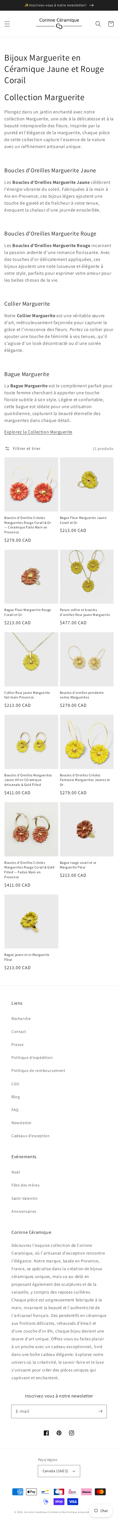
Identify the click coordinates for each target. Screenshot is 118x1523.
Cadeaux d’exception (30, 1135)
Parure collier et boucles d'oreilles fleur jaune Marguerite (85, 612)
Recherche (21, 1018)
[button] (7, 24)
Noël (15, 1172)
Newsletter (21, 1122)
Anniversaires (23, 1211)
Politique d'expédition (32, 1057)
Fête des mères (25, 1185)
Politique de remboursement (38, 1070)
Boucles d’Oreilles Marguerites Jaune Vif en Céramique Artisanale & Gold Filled (28, 780)
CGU (15, 1083)
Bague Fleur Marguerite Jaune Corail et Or (83, 520)
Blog (15, 1096)
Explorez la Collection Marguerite (38, 432)
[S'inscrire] (100, 1411)
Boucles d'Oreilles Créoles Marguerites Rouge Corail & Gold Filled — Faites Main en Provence (29, 869)
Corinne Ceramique (36, 1511)
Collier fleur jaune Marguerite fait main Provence (27, 695)
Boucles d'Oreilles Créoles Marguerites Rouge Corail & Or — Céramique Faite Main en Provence (27, 524)
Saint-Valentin (24, 1198)
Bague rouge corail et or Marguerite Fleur (78, 865)
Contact (18, 1031)
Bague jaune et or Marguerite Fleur (27, 957)
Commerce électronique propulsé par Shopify (75, 1511)
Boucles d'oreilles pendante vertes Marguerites (82, 695)
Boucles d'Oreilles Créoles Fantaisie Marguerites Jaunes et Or (85, 780)
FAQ (15, 1109)
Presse (17, 1044)
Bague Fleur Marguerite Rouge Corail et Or (27, 612)
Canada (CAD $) (55, 1470)
